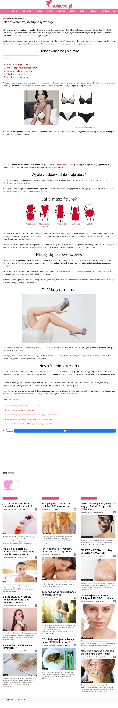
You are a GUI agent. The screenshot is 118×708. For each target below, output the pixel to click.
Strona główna (6, 16)
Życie (49, 11)
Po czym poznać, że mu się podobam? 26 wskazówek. (56, 505)
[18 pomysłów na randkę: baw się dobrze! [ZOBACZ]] (59, 611)
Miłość (39, 11)
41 (75, 509)
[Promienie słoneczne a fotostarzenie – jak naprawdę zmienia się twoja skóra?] (20, 571)
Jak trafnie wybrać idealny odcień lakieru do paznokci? (17, 505)
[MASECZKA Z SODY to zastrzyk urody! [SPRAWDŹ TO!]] (98, 570)
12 (75, 645)
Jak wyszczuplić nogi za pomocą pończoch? (23, 406)
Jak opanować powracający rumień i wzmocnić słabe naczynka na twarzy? (17, 599)
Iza (8, 25)
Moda (19, 16)
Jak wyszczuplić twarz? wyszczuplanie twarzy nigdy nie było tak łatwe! (33, 415)
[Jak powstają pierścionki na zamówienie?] (20, 664)
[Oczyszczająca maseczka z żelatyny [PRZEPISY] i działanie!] (98, 621)
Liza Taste (45, 554)
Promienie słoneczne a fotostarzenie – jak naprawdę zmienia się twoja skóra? (18, 551)
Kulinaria (44, 669)
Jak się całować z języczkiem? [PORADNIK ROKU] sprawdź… (57, 550)
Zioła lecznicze (77, 11)
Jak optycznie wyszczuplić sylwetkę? (20, 410)
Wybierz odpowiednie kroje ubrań (21, 67)
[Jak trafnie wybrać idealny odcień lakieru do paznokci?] (20, 523)
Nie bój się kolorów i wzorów (19, 71)
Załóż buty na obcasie (16, 74)
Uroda (15, 11)
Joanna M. (45, 509)
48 (114, 512)
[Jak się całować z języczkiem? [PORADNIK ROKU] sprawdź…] (59, 568)
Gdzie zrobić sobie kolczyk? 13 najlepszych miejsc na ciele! (29, 424)
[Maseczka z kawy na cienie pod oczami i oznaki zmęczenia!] (98, 671)
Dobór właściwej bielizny (17, 64)
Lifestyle (61, 11)
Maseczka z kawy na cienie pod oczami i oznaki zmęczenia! (97, 652)
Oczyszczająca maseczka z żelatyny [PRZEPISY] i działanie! (97, 597)
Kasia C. (44, 598)
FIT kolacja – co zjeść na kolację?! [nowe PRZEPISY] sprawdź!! (59, 641)
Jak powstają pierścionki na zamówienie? (17, 646)
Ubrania (10, 473)
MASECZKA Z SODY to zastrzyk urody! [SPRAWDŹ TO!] (97, 551)
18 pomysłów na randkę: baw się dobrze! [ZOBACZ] (59, 593)
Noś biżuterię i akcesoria (17, 77)
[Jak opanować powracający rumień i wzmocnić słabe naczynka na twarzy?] (20, 619)
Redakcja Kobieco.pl (9, 509)
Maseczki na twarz (86, 537)
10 (114, 657)
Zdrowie (27, 11)
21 (75, 598)
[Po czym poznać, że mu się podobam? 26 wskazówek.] (59, 523)
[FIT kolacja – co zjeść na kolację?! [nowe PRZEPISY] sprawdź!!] (59, 659)
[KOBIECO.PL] (59, 4)
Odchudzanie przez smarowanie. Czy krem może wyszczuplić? (30, 419)
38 (114, 556)
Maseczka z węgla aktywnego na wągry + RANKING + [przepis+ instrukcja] (98, 506)
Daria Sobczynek (86, 512)
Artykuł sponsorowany (16, 18)
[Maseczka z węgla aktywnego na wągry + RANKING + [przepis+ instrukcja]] (98, 526)
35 (75, 554)
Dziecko (93, 11)
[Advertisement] (59, 150)
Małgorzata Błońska (87, 556)
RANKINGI (106, 11)
